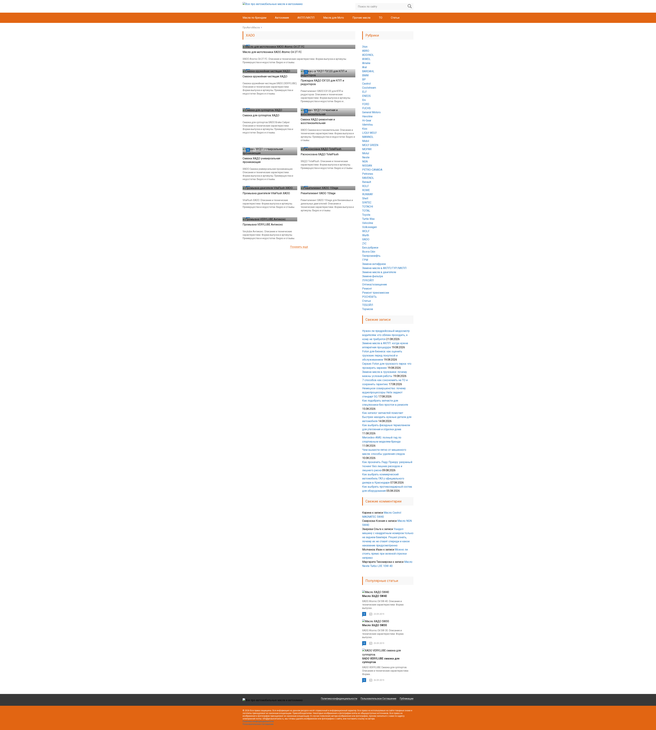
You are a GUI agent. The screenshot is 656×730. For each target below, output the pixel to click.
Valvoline (367, 223)
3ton (364, 46)
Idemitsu (367, 124)
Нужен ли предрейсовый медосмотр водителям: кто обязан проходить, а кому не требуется (386, 335)
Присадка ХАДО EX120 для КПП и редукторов (322, 82)
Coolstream (369, 87)
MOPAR (367, 149)
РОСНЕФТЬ (369, 296)
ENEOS (366, 96)
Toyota (366, 214)
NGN (365, 161)
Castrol (366, 83)
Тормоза (367, 309)
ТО (380, 17)
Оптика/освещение (374, 284)
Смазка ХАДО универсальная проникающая (261, 160)
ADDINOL (368, 55)
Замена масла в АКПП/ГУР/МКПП (384, 268)
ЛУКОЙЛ (368, 280)
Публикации (406, 698)
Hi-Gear (366, 120)
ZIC (364, 243)
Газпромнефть (371, 255)
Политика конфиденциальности (339, 698)
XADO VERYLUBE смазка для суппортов (380, 660)
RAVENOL (368, 178)
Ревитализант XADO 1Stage (318, 193)
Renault (366, 182)
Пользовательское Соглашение (378, 698)
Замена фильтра (372, 276)
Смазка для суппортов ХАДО (261, 115)
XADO (365, 239)
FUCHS (366, 108)
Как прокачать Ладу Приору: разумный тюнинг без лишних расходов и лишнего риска (387, 466)
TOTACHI (367, 206)
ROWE (366, 190)
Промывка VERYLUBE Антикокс (263, 224)
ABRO (365, 50)
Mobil (365, 141)
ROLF (365, 186)
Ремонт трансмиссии (375, 292)
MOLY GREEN (370, 145)
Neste (366, 157)
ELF (364, 91)
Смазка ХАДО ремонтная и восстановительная (318, 121)
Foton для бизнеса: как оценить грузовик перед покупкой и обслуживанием (382, 355)
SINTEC (366, 202)
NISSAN (367, 165)
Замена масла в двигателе (379, 272)
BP (364, 79)
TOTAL (366, 210)
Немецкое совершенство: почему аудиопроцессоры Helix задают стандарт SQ (384, 392)
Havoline (367, 116)
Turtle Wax (368, 219)
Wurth (365, 235)
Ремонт (367, 288)
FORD (365, 104)
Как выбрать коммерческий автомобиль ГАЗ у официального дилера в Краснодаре (383, 478)
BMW (365, 75)
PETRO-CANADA (372, 169)
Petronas (367, 173)
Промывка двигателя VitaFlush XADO (266, 193)
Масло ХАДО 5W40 (374, 596)
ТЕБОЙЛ (367, 305)
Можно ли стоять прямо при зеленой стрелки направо (385, 553)
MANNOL (367, 137)
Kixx (364, 128)
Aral (364, 67)
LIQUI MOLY (369, 132)
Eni (364, 100)
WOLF (366, 231)
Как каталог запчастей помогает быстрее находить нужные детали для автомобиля (386, 417)
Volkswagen (369, 227)
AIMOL (366, 59)
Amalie (366, 63)
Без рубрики (370, 247)
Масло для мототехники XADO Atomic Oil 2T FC (272, 52)
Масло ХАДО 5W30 (374, 625)
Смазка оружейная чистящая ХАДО (265, 76)
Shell (365, 198)
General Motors (371, 112)
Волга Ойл (368, 251)
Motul (365, 153)
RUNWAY (367, 194)
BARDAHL (368, 71)
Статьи (395, 17)
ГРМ (365, 259)
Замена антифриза (374, 264)
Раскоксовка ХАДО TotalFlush (320, 154)
